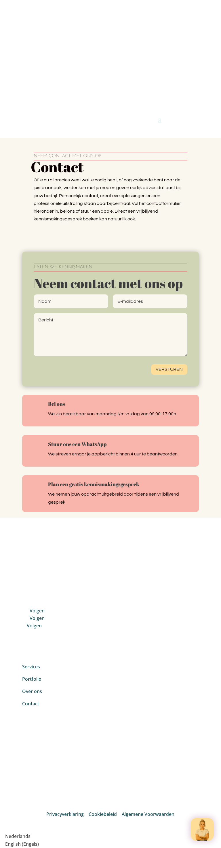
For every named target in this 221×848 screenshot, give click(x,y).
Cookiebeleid (103, 814)
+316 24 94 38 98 (61, 35)
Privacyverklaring (65, 814)
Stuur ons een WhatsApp (77, 444)
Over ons (32, 691)
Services (31, 666)
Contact (31, 703)
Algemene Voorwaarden (148, 814)
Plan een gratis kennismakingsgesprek (93, 484)
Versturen (169, 369)
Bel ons (56, 403)
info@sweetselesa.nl (69, 17)
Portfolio (31, 679)
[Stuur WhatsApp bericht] (202, 829)
